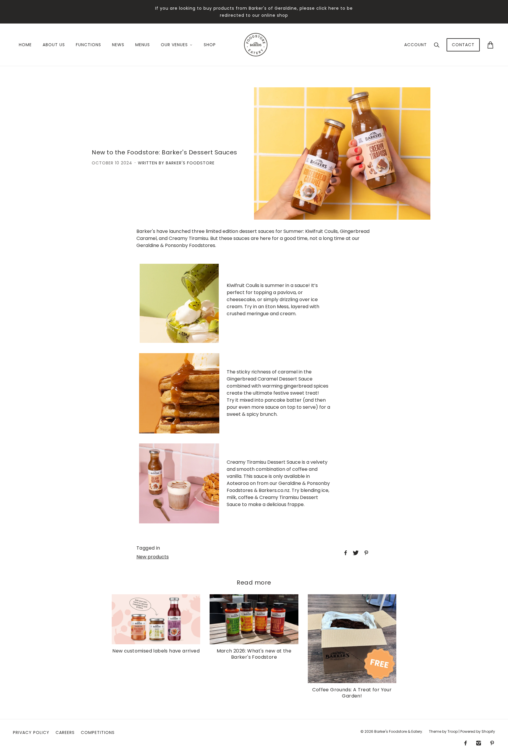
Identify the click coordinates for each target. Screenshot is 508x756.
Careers (65, 732)
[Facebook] (465, 743)
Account (415, 45)
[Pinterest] (492, 743)
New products (152, 556)
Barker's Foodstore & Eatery (398, 731)
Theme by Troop (443, 731)
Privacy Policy (31, 732)
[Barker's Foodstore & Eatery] (256, 44)
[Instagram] (479, 743)
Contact (463, 45)
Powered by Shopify (477, 731)
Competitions (98, 732)
